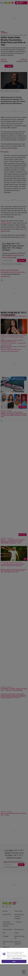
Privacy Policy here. (17, 958)
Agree (14, 961)
